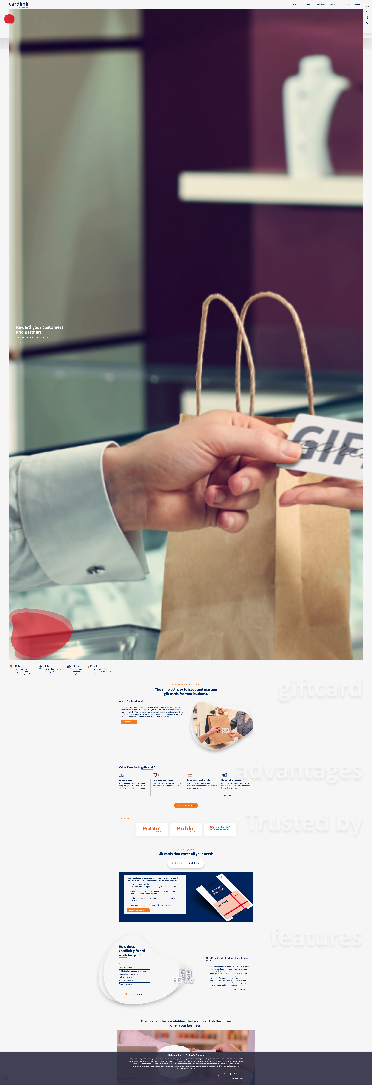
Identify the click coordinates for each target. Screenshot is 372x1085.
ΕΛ (367, 29)
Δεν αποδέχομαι (224, 1074)
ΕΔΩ (166, 1066)
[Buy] (367, 24)
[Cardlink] (19, 5)
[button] (126, 994)
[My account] (367, 18)
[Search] (367, 12)
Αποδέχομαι (237, 1074)
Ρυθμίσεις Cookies (237, 1078)
